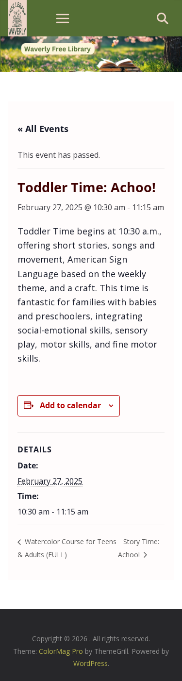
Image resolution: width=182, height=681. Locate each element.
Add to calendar (70, 405)
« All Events (42, 128)
